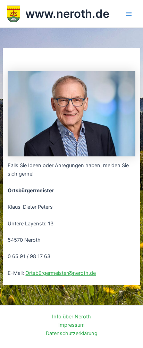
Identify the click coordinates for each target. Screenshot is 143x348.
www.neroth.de (67, 14)
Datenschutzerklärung (72, 333)
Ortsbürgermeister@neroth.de (60, 273)
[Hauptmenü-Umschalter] (128, 14)
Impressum (71, 325)
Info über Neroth (71, 317)
